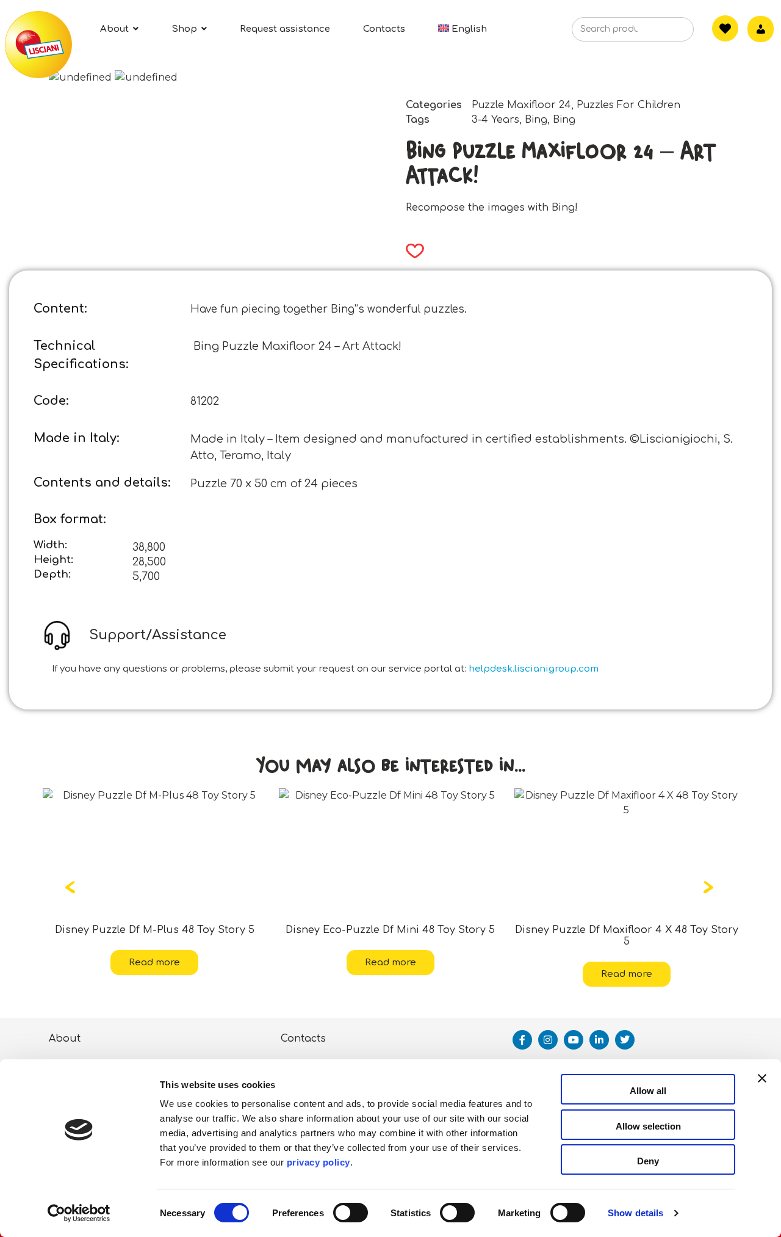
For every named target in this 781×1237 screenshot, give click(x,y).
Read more (209, 962)
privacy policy (318, 1162)
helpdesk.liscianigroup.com (534, 669)
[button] (411, 251)
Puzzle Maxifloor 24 (521, 105)
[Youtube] (573, 1040)
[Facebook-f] (522, 1040)
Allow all (648, 1091)
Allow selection (648, 1126)
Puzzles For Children (628, 105)
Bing (536, 119)
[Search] (666, 33)
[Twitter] (625, 1040)
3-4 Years (495, 119)
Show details (635, 1213)
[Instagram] (548, 1040)
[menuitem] (463, 29)
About (65, 1038)
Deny (648, 1161)
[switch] (350, 1212)
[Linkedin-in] (599, 1040)
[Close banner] (762, 1089)
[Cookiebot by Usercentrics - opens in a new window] (79, 1213)
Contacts (303, 1038)
